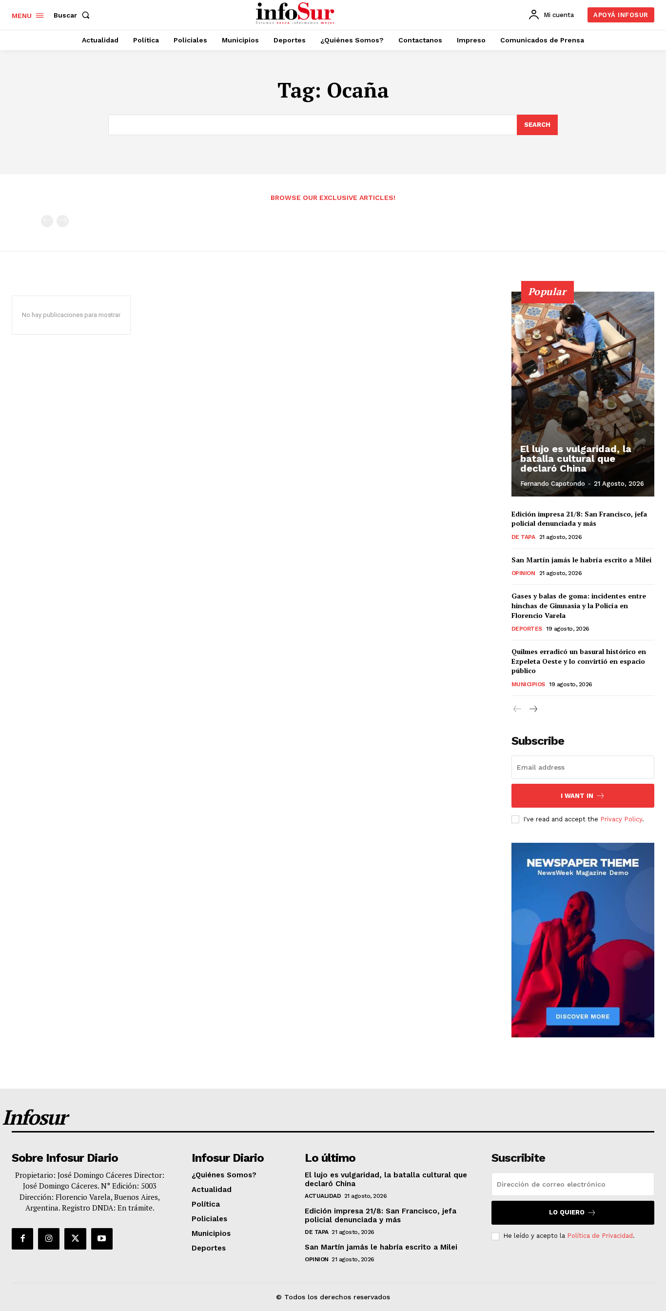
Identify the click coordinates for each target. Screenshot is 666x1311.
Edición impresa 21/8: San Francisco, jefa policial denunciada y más (579, 518)
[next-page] (533, 709)
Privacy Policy (621, 819)
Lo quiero (567, 1212)
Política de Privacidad (600, 1235)
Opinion (523, 573)
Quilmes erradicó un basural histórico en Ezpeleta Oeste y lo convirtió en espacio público (578, 661)
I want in (577, 795)
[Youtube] (102, 1239)
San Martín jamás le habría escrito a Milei (581, 559)
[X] (75, 1239)
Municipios (528, 684)
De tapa (523, 537)
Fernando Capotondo (552, 483)
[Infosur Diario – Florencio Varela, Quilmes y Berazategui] (296, 13)
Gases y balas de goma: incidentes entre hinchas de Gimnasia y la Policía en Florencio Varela (578, 605)
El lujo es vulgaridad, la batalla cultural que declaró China (575, 458)
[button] (74, 15)
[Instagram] (48, 1239)
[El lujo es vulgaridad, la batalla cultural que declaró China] (583, 394)
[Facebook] (22, 1239)
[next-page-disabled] (63, 221)
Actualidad (323, 1195)
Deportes (526, 628)
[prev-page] (47, 221)
